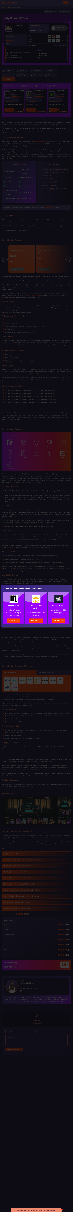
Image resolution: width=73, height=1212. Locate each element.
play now (12, 620)
